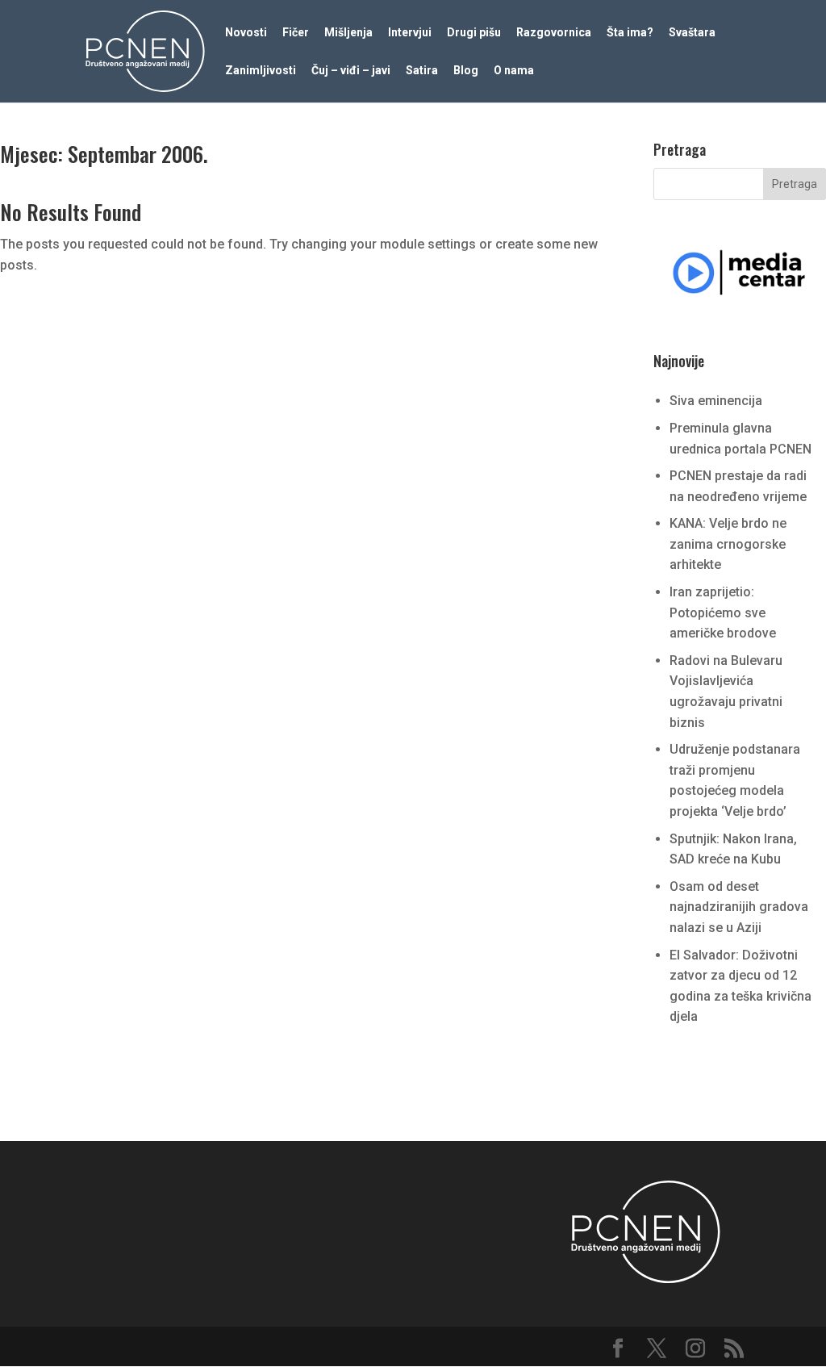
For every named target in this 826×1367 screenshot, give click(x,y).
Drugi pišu (474, 33)
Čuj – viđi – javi (350, 71)
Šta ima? (630, 33)
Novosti (246, 33)
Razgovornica (553, 33)
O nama (514, 71)
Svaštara (692, 33)
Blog (465, 71)
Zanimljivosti (260, 71)
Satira (422, 71)
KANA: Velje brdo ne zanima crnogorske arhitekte (728, 544)
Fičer (295, 33)
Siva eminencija (716, 400)
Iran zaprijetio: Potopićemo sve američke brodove (723, 612)
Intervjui (410, 33)
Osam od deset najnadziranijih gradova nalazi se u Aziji (739, 907)
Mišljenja (348, 33)
